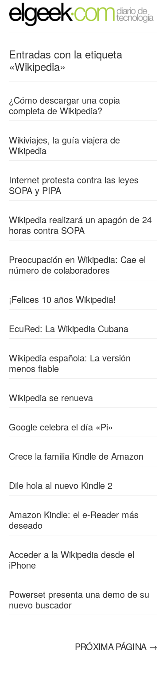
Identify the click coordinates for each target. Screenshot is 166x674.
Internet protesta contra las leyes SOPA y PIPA (74, 185)
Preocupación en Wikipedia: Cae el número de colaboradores (77, 264)
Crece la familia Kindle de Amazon (76, 455)
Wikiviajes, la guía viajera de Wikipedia (64, 145)
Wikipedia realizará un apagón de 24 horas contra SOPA (80, 224)
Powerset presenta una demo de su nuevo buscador (79, 599)
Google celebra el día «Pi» (61, 426)
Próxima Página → (116, 646)
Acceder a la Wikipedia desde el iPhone (71, 559)
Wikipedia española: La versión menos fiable (70, 363)
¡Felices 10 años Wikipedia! (62, 299)
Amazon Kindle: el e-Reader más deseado (74, 519)
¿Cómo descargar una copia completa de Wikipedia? (64, 105)
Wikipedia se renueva (51, 397)
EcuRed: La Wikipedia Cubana (68, 328)
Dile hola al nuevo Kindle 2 (60, 485)
